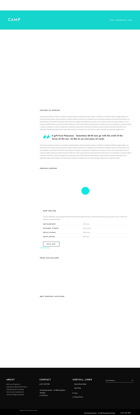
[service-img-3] (86, 275)
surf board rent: (49, 224)
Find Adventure (121, 20)
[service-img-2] (55, 275)
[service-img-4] (117, 275)
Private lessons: (49, 232)
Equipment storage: (51, 228)
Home (112, 20)
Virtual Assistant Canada (31, 410)
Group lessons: (49, 236)
